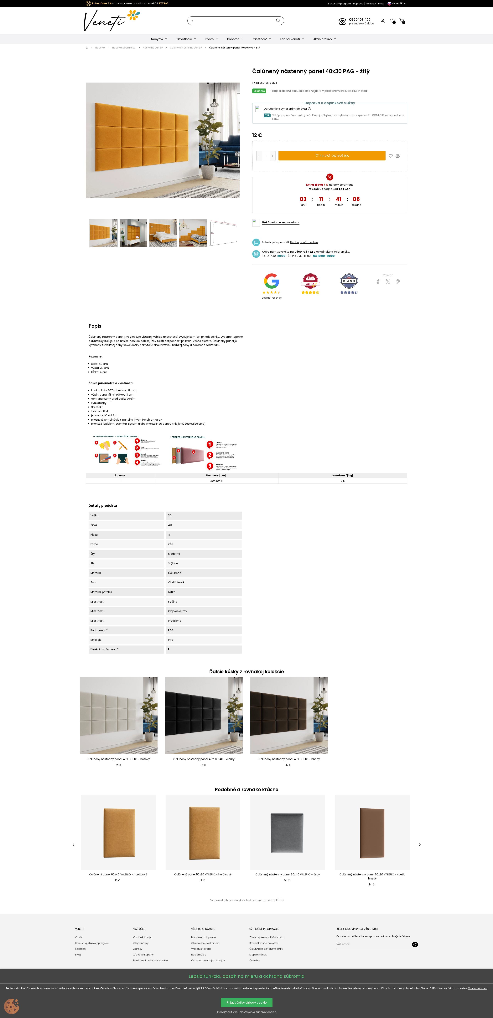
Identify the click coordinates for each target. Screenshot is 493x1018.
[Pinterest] (397, 282)
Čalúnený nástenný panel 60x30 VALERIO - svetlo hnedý (372, 876)
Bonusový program (339, 3)
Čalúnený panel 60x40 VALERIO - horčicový (118, 874)
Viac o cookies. (477, 988)
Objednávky (140, 943)
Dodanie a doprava (203, 937)
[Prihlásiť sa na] (415, 944)
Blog (381, 3)
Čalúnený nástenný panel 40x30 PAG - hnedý (289, 759)
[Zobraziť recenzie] (310, 283)
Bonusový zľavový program (92, 943)
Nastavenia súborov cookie (150, 960)
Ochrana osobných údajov (208, 960)
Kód (256, 83)
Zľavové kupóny (143, 954)
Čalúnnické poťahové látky (266, 949)
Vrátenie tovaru (201, 949)
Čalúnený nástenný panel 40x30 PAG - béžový (118, 759)
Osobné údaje (142, 937)
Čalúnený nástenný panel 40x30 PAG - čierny (204, 759)
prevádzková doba (361, 23)
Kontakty (371, 3)
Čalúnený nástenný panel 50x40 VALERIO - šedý (288, 874)
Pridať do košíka (334, 156)
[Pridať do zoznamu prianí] (392, 155)
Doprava (358, 3)
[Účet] (382, 20)
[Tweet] (387, 282)
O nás (78, 937)
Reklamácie (198, 954)
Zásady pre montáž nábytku (266, 937)
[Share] (378, 282)
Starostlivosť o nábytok (263, 943)
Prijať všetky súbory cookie (246, 1002)
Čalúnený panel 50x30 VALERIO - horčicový (203, 874)
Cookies (254, 960)
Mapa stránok (258, 954)
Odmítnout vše (227, 1012)
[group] (119, 844)
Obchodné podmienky (205, 943)
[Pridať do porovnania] (399, 156)
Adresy (137, 949)
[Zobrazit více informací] (309, 109)
